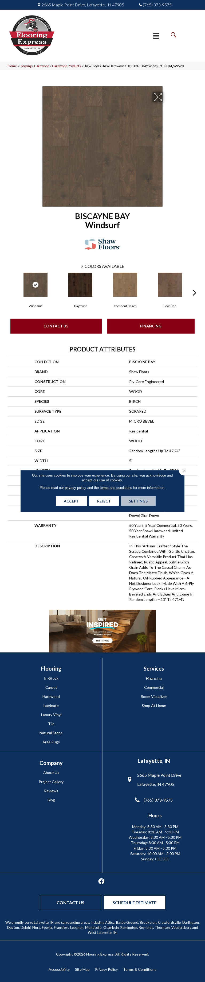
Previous (10, 284)
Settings (138, 501)
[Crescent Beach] (125, 284)
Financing (150, 326)
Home (12, 66)
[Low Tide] (170, 284)
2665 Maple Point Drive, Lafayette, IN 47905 (82, 5)
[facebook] (101, 881)
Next (195, 284)
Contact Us (56, 326)
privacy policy (75, 488)
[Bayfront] (80, 284)
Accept (71, 501)
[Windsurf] (35, 284)
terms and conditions (116, 488)
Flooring (25, 66)
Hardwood (41, 66)
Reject (104, 501)
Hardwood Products (66, 66)
